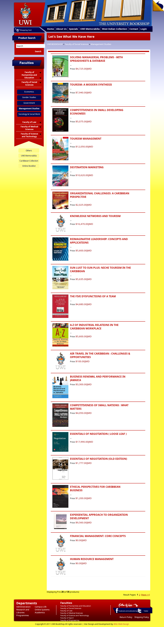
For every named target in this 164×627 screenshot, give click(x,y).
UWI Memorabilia (90, 28)
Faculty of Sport (67, 618)
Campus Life (40, 606)
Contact (133, 28)
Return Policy (126, 617)
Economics (29, 91)
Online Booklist (29, 166)
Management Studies (101, 44)
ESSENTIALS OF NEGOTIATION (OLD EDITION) (98, 459)
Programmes (22, 615)
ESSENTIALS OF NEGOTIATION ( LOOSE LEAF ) (98, 434)
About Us (61, 28)
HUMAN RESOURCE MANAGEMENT (92, 559)
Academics (40, 612)
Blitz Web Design (121, 624)
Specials (73, 28)
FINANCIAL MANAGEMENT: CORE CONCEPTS (98, 536)
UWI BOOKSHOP (55, 44)
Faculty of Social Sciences (77, 44)
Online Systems (42, 609)
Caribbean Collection (29, 160)
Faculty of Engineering (69, 620)
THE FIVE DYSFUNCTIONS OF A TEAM (93, 296)
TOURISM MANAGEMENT (85, 138)
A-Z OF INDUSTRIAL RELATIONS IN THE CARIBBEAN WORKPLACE (94, 326)
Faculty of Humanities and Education (75, 606)
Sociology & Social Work (29, 114)
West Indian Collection (114, 28)
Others (29, 150)
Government (29, 103)
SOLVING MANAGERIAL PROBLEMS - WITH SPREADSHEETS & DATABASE (96, 59)
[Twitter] (139, 612)
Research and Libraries (22, 611)
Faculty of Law (66, 610)
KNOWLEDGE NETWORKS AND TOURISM (95, 216)
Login (143, 28)
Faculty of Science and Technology (74, 615)
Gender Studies (29, 97)
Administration (23, 606)
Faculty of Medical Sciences (71, 613)
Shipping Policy (141, 617)
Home (50, 28)
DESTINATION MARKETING (87, 167)
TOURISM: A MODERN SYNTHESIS (91, 84)
